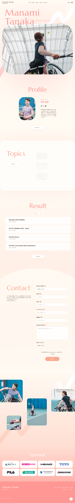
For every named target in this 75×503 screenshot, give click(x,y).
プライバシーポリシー (53, 352)
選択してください (41, 345)
